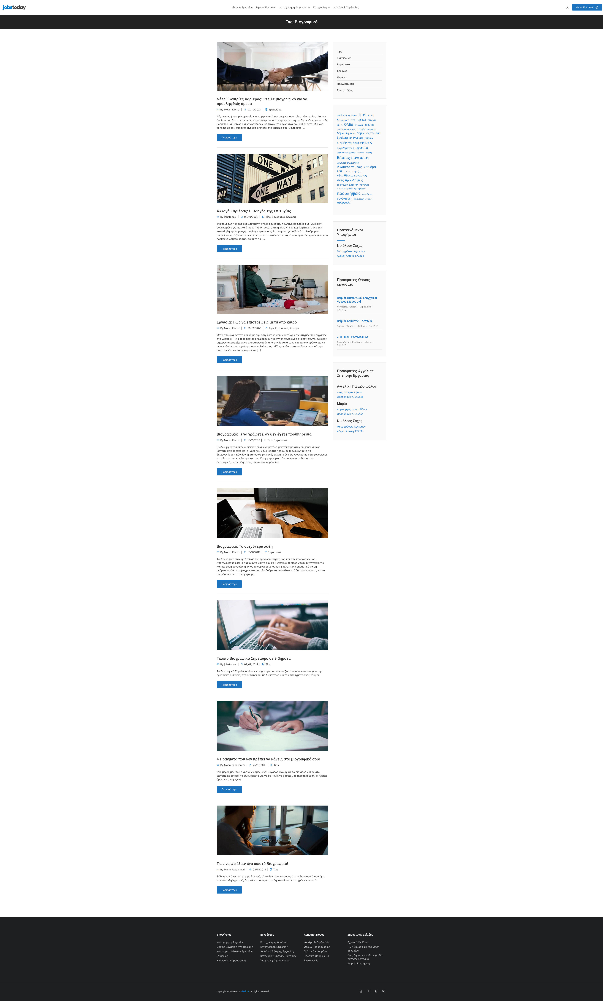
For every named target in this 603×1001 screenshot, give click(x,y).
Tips (268, 216)
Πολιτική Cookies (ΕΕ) (317, 955)
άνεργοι (359, 125)
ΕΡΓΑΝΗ (372, 120)
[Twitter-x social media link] (368, 991)
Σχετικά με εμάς (358, 942)
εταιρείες (360, 153)
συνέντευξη (344, 198)
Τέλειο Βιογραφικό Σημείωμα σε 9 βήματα (254, 658)
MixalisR (244, 991)
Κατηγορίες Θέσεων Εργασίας (235, 951)
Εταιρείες (222, 955)
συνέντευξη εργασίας (363, 199)
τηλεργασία (343, 202)
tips (363, 114)
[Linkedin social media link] (376, 991)
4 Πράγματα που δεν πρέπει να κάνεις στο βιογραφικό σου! (268, 759)
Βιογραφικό (343, 120)
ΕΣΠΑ (339, 125)
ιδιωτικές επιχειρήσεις (348, 163)
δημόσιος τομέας (368, 133)
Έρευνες (342, 70)
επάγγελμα (356, 137)
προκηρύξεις (359, 189)
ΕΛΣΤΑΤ (361, 120)
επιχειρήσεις (362, 142)
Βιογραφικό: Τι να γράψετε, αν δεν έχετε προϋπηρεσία (264, 434)
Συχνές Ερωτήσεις (359, 963)
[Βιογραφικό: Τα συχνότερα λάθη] (272, 512)
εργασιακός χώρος (346, 152)
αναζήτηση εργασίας (346, 129)
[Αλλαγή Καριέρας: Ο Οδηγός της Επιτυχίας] (272, 178)
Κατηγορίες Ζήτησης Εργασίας (278, 955)
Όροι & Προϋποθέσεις (317, 946)
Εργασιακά (275, 109)
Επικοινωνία (311, 960)
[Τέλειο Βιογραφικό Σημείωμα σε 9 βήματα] (272, 624)
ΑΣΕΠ (370, 115)
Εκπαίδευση (344, 58)
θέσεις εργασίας (353, 157)
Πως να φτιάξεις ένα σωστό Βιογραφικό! (252, 863)
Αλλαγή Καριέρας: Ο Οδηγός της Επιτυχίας (254, 211)
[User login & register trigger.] (567, 7)
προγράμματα (345, 188)
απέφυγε (371, 129)
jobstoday (230, 216)
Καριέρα (291, 216)
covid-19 (342, 115)
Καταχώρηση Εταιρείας (274, 946)
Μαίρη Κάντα (231, 109)
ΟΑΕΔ (348, 124)
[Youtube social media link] (383, 991)
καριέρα (370, 167)
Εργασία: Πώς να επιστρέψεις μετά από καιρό (257, 322)
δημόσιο (350, 133)
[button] (295, 7)
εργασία (360, 147)
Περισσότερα (229, 137)
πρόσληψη (367, 194)
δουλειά (342, 138)
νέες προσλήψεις (350, 180)
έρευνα (369, 124)
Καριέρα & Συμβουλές (316, 942)
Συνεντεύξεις (345, 90)
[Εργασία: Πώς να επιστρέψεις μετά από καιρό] (272, 289)
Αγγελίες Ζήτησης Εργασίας (277, 951)
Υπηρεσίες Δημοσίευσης (231, 960)
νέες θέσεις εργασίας (352, 175)
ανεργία (361, 129)
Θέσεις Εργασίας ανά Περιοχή (235, 946)
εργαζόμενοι (344, 148)
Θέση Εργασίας (585, 7)
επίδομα (369, 138)
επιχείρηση (344, 142)
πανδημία (364, 185)
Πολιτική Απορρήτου (316, 951)
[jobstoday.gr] (13, 7)
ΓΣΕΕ (352, 120)
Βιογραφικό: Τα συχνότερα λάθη (245, 546)
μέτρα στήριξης (353, 171)
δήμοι (341, 133)
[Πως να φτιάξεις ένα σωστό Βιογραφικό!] (272, 830)
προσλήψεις (349, 193)
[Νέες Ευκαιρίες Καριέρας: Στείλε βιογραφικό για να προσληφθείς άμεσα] (272, 66)
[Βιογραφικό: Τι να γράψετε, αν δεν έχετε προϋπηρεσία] (272, 400)
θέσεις (369, 152)
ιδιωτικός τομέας (349, 167)
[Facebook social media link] (361, 991)
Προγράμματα (345, 83)
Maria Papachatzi (234, 765)
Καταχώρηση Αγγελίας (230, 942)
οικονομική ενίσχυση (347, 185)
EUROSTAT (352, 116)
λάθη (340, 171)
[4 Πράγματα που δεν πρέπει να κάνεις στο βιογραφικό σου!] (272, 725)
